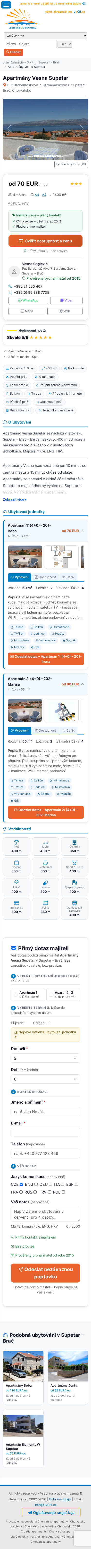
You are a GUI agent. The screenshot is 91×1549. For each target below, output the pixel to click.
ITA (57, 1184)
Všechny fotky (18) (73, 164)
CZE (15, 1184)
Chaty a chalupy (59, 1531)
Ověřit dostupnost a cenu (48, 241)
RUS (29, 1192)
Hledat (15, 52)
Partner (35, 1536)
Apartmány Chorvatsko (63, 1536)
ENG (29, 1184)
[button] (45, 334)
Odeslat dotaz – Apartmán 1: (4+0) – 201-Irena (48, 659)
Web (67, 311)
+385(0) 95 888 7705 (31, 292)
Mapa (29, 311)
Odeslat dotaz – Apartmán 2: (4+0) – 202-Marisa (48, 812)
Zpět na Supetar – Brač (24, 351)
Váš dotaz (30, 1201)
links (44, 1536)
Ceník (70, 577)
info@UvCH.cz (45, 1505)
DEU (44, 1184)
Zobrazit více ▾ (14, 499)
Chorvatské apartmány (46, 1541)
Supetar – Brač (49, 62)
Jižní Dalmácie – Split (18, 62)
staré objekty (19, 1536)
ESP (70, 1184)
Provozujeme (14, 1521)
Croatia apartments (34, 1531)
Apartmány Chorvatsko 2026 (61, 1526)
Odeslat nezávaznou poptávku (48, 1273)
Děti (24, 1069)
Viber (69, 300)
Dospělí (19, 1048)
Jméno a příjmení (28, 1102)
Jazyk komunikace (38, 1176)
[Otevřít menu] (6, 5)
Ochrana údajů (60, 1499)
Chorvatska (32, 1526)
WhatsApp (30, 300)
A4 (37, 195)
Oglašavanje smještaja (53, 1512)
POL (57, 1192)
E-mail (18, 1123)
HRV (43, 1192)
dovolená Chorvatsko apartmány (46, 1521)
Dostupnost (47, 577)
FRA (15, 1192)
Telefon (28, 1144)
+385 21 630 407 (28, 286)
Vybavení (21, 577)
